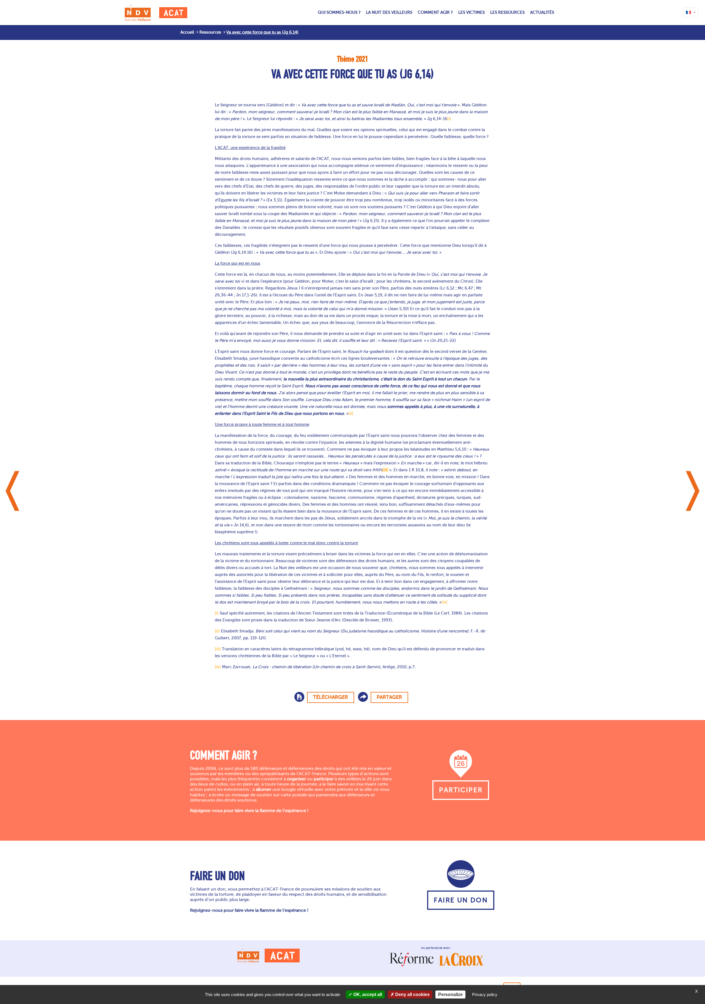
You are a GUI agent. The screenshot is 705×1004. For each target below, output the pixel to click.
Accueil (187, 32)
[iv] (444, 602)
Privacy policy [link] (484, 994)
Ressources (210, 32)
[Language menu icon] (690, 12)
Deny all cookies (412, 994)
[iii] (218, 649)
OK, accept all (367, 994)
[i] (449, 119)
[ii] (350, 413)
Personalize (450, 994)
